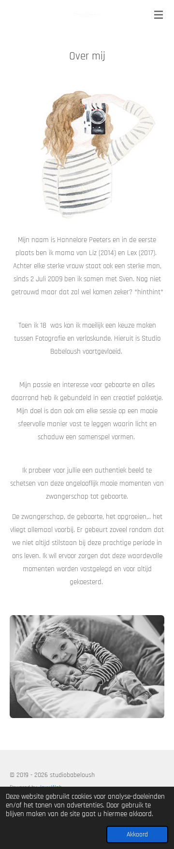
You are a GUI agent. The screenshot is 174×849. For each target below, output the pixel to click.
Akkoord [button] (137, 834)
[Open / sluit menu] (158, 14)
